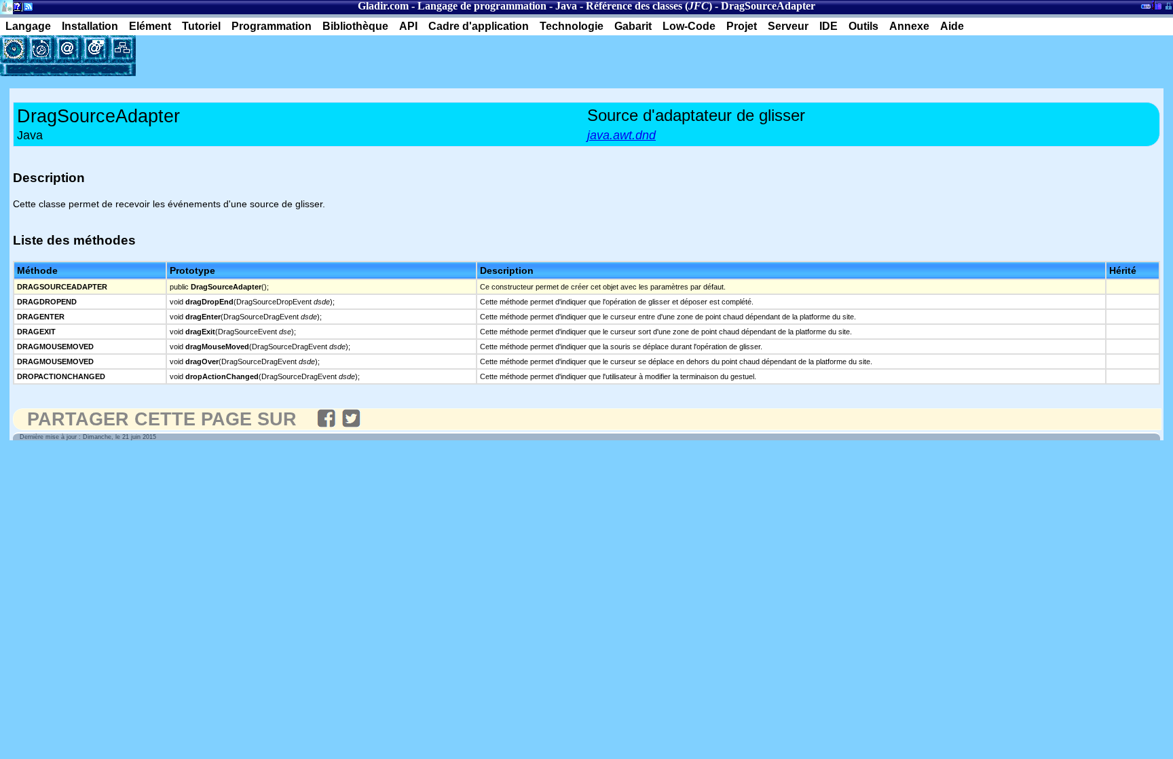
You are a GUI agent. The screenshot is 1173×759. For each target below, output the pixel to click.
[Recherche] (40, 49)
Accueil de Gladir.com (6, 6)
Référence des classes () (649, 6)
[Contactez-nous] (67, 49)
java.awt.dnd (621, 135)
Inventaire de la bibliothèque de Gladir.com (1156, 5)
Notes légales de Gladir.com (15, 9)
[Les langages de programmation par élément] (13, 49)
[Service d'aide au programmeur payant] (95, 49)
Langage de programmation (481, 6)
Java (566, 6)
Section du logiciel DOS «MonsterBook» (1145, 8)
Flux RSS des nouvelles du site (25, 9)
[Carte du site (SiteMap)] (122, 49)
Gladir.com (383, 6)
